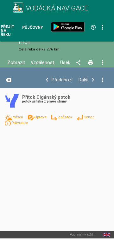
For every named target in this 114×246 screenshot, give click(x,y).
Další (83, 80)
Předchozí (62, 80)
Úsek (65, 62)
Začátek (65, 117)
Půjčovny (32, 28)
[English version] (106, 235)
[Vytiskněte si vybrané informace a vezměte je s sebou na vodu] (91, 62)
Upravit (41, 117)
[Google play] (69, 27)
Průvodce (19, 122)
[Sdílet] (79, 62)
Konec (89, 117)
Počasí (17, 117)
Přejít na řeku (7, 31)
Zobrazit (16, 62)
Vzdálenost (42, 62)
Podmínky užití (82, 235)
